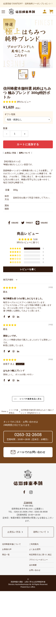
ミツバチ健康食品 (13, 411)
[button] (15, 249)
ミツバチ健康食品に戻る (30, 399)
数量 (5, 128)
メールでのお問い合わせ (31, 452)
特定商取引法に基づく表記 (40, 554)
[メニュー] (3, 12)
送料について (24, 153)
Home (3, 411)
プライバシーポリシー (38, 560)
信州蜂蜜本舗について (11, 544)
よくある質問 (34, 549)
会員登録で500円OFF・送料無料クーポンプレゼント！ (28, 3)
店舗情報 (28, 502)
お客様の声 (6, 549)
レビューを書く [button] (28, 269)
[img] (9, 287)
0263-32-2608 (28, 434)
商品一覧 (6, 554)
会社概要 (33, 565)
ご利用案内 (33, 544)
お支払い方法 (10, 153)
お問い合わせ (34, 570)
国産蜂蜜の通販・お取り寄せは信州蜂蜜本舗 (28, 582)
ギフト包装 (10, 114)
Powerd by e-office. (28, 587)
